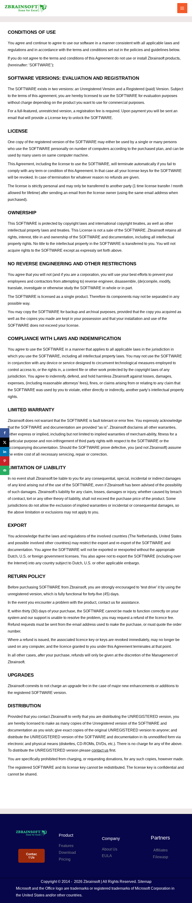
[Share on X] (4, 442)
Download (67, 852)
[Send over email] (4, 470)
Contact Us (31, 855)
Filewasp (160, 857)
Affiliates (160, 850)
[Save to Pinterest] (4, 461)
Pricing (64, 859)
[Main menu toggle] (182, 8)
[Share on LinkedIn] (4, 451)
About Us (109, 849)
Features (66, 846)
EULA (107, 856)
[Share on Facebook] (4, 433)
